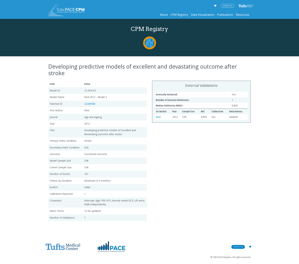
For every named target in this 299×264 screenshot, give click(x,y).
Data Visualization (202, 15)
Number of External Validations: (172, 100)
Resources (242, 15)
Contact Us (227, 6)
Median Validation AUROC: (169, 105)
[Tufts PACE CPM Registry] (66, 10)
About (164, 15)
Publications (225, 15)
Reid (158, 117)
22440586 (89, 103)
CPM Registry (179, 15)
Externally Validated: (167, 94)
